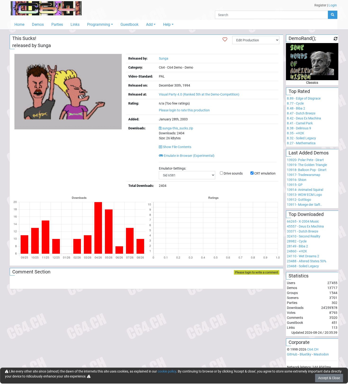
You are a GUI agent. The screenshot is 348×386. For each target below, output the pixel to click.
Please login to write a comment (256, 272)
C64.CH (312, 349)
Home (19, 24)
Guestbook (129, 24)
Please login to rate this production (184, 110)
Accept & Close (329, 378)
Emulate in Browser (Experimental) (188, 156)
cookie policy (167, 371)
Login (333, 5)
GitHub (292, 354)
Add (149, 24)
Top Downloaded (306, 214)
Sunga (44, 45)
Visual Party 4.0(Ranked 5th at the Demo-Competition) (199, 94)
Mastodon (321, 354)
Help (167, 24)
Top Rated (299, 91)
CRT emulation (265, 173)
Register (320, 5)
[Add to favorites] (225, 39)
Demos (38, 24)
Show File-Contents (176, 147)
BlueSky (305, 354)
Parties (57, 24)
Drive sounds (233, 173)
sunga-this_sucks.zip (177, 128)
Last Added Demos (309, 153)
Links (75, 24)
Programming (98, 24)
